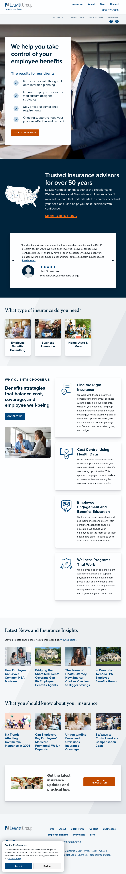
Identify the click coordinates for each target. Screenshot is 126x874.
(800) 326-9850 (72, 842)
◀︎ (14, 260)
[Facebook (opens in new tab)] (112, 21)
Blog (92, 834)
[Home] (18, 828)
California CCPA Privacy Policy (81, 850)
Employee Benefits (58, 834)
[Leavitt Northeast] (18, 4)
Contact (93, 828)
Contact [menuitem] (114, 4)
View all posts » (68, 639)
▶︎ (114, 260)
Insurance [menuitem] (77, 4)
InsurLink (113, 17)
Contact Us (15, 416)
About (62, 828)
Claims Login (77, 17)
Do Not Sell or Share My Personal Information (86, 854)
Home (51, 828)
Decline (47, 866)
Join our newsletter (99, 781)
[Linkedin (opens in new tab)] (118, 21)
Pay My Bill (59, 17)
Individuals (79, 834)
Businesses (109, 828)
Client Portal (78, 828)
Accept (18, 866)
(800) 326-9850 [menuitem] (110, 10)
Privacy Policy (14, 858)
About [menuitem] (91, 4)
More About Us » (61, 216)
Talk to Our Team (25, 132)
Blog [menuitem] (102, 4)
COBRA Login (96, 17)
